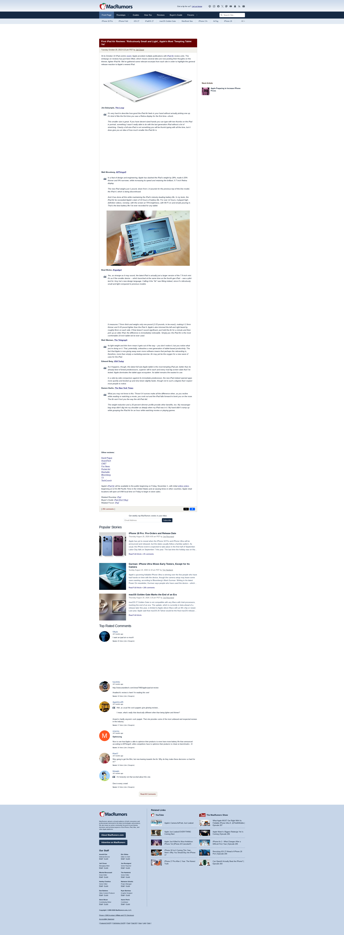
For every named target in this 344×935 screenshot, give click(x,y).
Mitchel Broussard (105, 872)
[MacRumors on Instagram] (214, 6)
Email (101, 858)
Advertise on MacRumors (113, 842)
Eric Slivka (124, 854)
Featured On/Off (105, 923)
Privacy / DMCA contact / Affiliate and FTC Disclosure (116, 915)
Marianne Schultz (127, 881)
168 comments (149, 588)
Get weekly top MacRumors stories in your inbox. (148, 516)
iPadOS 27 (149, 21)
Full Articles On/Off (119, 923)
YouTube (160, 815)
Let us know (197, 6)
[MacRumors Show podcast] (209, 6)
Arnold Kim (103, 854)
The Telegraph (120, 340)
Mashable (105, 472)
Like (125, 641)
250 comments (108, 509)
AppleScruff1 (118, 702)
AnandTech (106, 461)
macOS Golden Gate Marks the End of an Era (153, 594)
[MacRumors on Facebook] (218, 6)
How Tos (148, 15)
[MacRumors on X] (222, 6)
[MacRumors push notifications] (235, 6)
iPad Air (170, 56)
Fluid (128, 923)
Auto (140, 923)
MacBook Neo (187, 21)
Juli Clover (140, 50)
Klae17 (115, 754)
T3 (102, 478)
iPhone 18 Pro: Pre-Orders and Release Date (152, 533)
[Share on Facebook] (192, 509)
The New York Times (124, 388)
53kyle (115, 632)
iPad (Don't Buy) (121, 500)
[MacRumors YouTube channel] (230, 6)
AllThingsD (121, 172)
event (129, 56)
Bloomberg (106, 475)
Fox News (105, 466)
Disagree (131, 641)
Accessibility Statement (106, 919)
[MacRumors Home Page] (116, 6)
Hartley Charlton (105, 881)
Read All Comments (148, 794)
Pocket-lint (105, 469)
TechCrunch (106, 480)
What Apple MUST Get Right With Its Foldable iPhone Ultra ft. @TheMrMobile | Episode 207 (229, 823)
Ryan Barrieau (126, 890)
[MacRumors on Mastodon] (226, 6)
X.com (106, 858)
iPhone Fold (123, 21)
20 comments (148, 554)
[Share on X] (186, 509)
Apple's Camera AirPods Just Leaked (178, 823)
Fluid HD (134, 923)
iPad (119, 497)
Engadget (117, 270)
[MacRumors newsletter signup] (243, 6)
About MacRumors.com (112, 835)
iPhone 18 (228, 21)
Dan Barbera (103, 890)
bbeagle (116, 771)
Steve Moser (103, 899)
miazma (116, 731)
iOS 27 (136, 21)
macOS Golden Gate (168, 21)
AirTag (215, 21)
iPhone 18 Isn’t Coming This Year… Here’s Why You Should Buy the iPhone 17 (179, 852)
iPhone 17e (203, 21)
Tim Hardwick (167, 570)
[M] (104, 741)
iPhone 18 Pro (107, 21)
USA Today (119, 361)
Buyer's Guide (176, 15)
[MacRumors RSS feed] (239, 6)
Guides (136, 15)
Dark (148, 923)
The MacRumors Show (217, 815)
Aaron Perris (125, 899)
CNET (103, 463)
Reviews (161, 15)
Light (144, 923)
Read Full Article (135, 554)
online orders (183, 486)
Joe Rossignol (168, 537)
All (243, 21)
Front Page (106, 15)
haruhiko (116, 682)
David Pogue (106, 458)
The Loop (119, 108)
